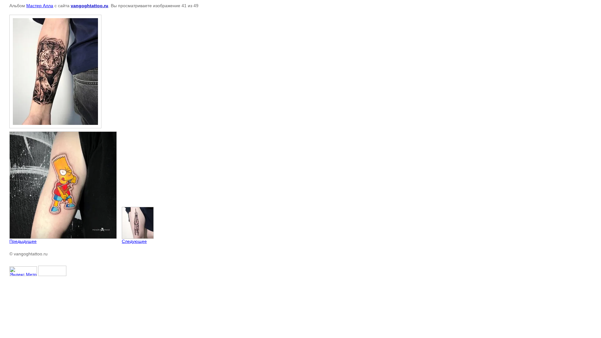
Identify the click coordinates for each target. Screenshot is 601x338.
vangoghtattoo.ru (89, 5)
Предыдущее (23, 241)
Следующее (134, 241)
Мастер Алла (39, 5)
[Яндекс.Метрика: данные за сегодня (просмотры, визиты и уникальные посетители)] (23, 271)
